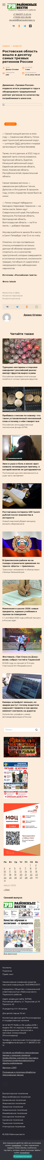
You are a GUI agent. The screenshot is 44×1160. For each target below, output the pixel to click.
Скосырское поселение (13, 1117)
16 (36, 871)
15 (31, 871)
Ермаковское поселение (14, 1100)
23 (36, 875)
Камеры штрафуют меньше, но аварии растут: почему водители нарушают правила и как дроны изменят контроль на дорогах (20, 706)
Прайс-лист (7, 974)
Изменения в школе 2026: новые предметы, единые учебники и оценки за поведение (20, 611)
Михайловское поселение (14, 1113)
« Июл (7, 890)
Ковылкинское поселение (14, 1110)
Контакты (6, 968)
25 (10, 878)
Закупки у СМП (9, 1068)
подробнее (16, 1145)
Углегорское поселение (13, 1127)
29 (31, 878)
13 (21, 871)
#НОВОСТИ (10, 124)
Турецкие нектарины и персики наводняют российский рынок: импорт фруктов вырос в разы (19, 370)
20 (21, 875)
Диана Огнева (33, 314)
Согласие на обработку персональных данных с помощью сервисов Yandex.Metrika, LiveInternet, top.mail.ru (20, 1055)
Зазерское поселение (12, 1107)
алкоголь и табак (12, 293)
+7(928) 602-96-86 (22, 17)
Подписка (7, 971)
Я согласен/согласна (22, 1156)
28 (26, 878)
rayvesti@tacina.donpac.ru (22, 20)
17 (5, 875)
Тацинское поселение (12, 1123)
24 (5, 878)
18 (10, 875)
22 (31, 875)
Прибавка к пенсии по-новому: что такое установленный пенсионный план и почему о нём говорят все (21, 418)
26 (15, 878)
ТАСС (17, 143)
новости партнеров (13, 296)
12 (15, 871)
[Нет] (41, 1150)
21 (26, 875)
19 (15, 875)
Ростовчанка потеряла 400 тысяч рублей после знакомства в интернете (21, 515)
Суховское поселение (12, 1120)
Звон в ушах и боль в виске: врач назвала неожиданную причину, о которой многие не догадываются (21, 467)
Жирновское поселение (14, 1103)
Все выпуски (10, 954)
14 (26, 871)
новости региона (12, 298)
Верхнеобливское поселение (16, 1097)
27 (21, 878)
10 (5, 871)
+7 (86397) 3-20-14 (22, 14)
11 (10, 871)
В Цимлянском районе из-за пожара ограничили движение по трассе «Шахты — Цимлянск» (21, 563)
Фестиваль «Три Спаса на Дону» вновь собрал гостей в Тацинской (21, 658)
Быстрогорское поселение (15, 1093)
